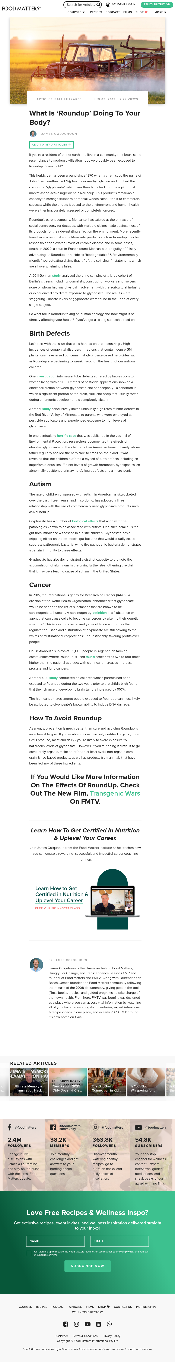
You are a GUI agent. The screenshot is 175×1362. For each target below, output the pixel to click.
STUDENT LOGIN (123, 4)
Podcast (113, 12)
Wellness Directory (87, 1312)
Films (127, 12)
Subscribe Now (87, 1266)
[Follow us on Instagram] (76, 1324)
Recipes (96, 12)
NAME (34, 1241)
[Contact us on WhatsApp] (109, 1324)
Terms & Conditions (85, 1336)
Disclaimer (61, 1336)
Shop (140, 12)
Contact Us (123, 1307)
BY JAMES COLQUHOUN (68, 960)
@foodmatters (25, 1127)
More (159, 12)
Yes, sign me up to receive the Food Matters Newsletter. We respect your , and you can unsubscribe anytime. (91, 1253)
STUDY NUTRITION (157, 4)
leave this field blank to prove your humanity (17, 1196)
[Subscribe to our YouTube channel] (87, 1324)
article (43, 99)
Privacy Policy (111, 1336)
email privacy (125, 1251)
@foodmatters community (70, 1127)
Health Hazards (67, 99)
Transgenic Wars (115, 793)
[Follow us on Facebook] (66, 1324)
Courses (74, 12)
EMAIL (99, 1241)
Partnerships (146, 1307)
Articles (75, 1307)
